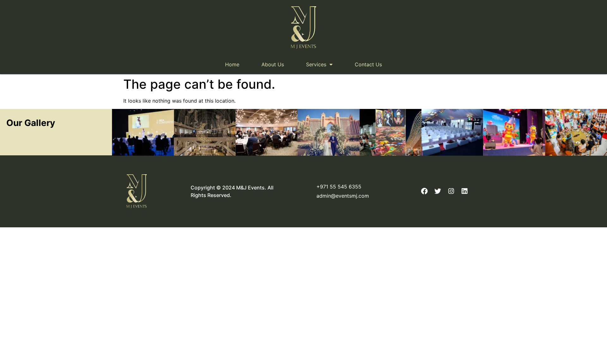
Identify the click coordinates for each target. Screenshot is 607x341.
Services (316, 64)
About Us (272, 64)
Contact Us (368, 64)
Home (232, 64)
